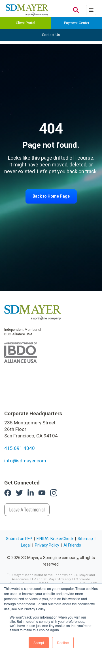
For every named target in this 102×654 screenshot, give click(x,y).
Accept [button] (38, 642)
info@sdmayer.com (25, 460)
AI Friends (72, 545)
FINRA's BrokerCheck (55, 538)
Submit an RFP (19, 538)
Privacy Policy (47, 545)
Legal (26, 545)
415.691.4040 (19, 448)
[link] (32, 312)
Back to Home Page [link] (51, 196)
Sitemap (85, 538)
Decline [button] (63, 642)
